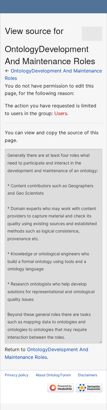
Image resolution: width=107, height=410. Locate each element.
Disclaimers (87, 375)
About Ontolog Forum (53, 375)
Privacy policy (17, 375)
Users (60, 113)
